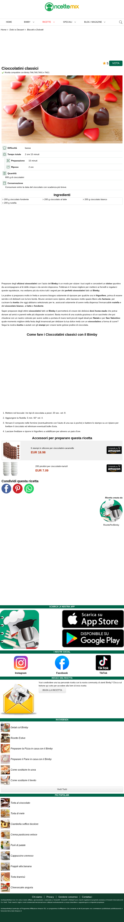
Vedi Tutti (62, 789)
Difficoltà (12, 148)
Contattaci (87, 897)
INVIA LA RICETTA (52, 690)
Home (9, 22)
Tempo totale (14, 154)
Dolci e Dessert (17, 29)
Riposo (15, 167)
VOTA (115, 63)
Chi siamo (37, 897)
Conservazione (15, 183)
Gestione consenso (68, 897)
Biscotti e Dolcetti (35, 29)
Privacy (50, 897)
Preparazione (18, 160)
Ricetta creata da (113, 497)
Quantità (12, 173)
